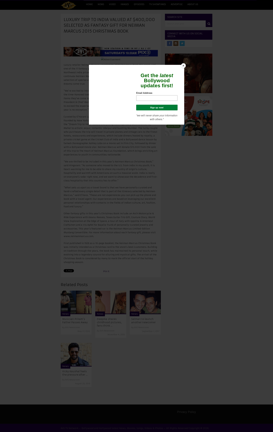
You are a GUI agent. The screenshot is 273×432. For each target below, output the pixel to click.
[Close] (183, 65)
